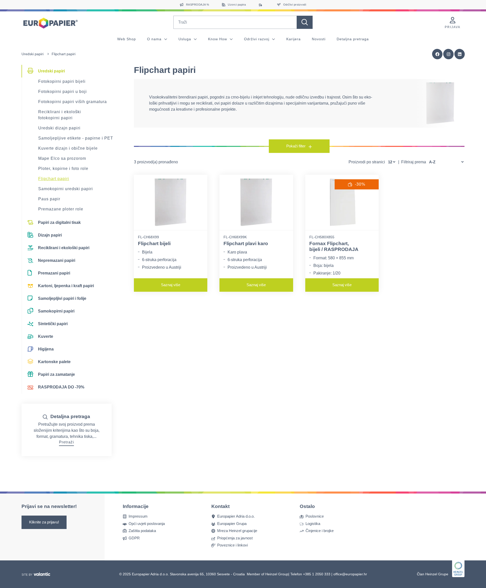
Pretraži (66, 442)
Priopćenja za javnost (235, 538)
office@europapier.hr (350, 574)
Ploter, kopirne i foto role (63, 168)
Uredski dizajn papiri (59, 128)
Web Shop (126, 39)
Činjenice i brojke (320, 531)
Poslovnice (315, 516)
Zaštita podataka (142, 531)
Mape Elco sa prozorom (62, 158)
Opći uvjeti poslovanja (147, 523)
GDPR (134, 538)
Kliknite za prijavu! (44, 522)
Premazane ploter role (60, 209)
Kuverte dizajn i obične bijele (68, 148)
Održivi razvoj (257, 39)
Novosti (319, 39)
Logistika (313, 523)
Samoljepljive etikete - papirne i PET (75, 138)
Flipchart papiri (53, 179)
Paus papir (49, 199)
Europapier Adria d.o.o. (236, 516)
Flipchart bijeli (154, 243)
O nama (155, 39)
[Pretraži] (305, 22)
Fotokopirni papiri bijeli (62, 81)
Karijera (293, 39)
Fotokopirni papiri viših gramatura (72, 102)
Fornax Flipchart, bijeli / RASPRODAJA (333, 246)
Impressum (138, 516)
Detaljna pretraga (353, 39)
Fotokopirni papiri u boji (62, 91)
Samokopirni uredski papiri (65, 189)
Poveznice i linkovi (232, 545)
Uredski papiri (33, 54)
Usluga (185, 39)
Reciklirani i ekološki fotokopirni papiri (59, 115)
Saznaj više (170, 285)
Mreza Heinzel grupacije (237, 531)
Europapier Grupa (232, 523)
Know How (218, 39)
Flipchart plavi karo (246, 243)
